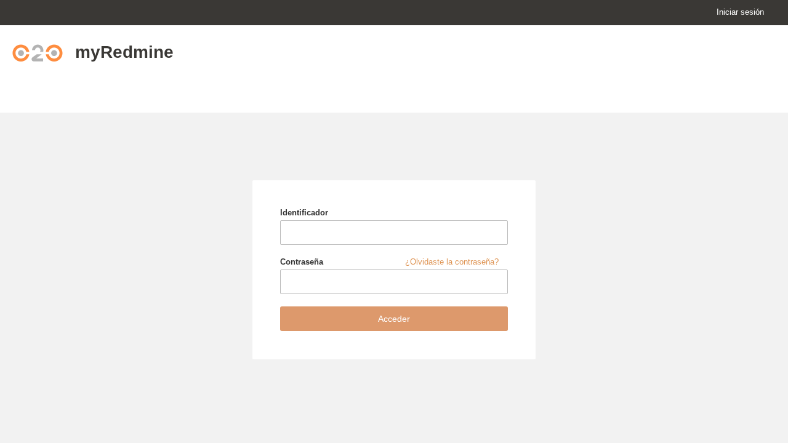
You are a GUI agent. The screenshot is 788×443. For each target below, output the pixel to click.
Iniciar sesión (740, 12)
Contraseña (389, 261)
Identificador (304, 212)
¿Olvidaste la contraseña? (452, 261)
